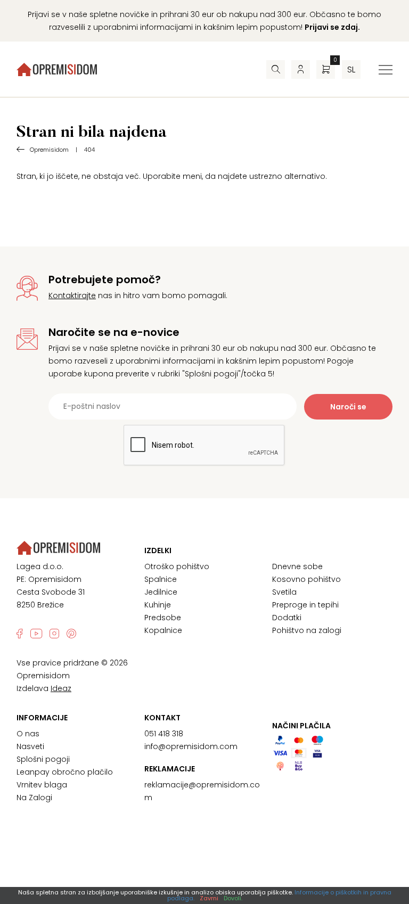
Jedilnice (160, 592)
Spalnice (160, 579)
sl (351, 69)
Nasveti (30, 746)
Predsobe (162, 617)
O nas (28, 733)
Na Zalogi (34, 797)
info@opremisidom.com (191, 746)
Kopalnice (163, 630)
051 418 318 (163, 733)
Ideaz (61, 688)
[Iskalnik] (275, 69)
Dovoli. (233, 898)
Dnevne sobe (297, 566)
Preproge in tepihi (305, 604)
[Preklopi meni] (385, 70)
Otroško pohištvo (176, 566)
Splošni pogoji (43, 759)
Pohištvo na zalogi (306, 630)
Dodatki (286, 617)
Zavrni (209, 898)
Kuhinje (157, 604)
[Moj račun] (300, 69)
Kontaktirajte (72, 295)
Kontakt (162, 717)
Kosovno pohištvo (306, 579)
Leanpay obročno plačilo (65, 772)
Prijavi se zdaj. (332, 27)
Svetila (284, 592)
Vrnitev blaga (42, 784)
